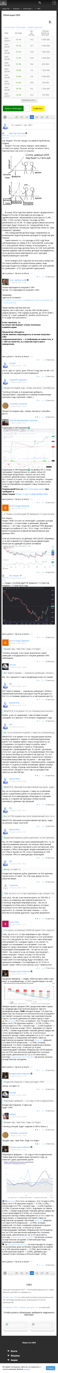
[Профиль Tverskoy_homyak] (5, 405)
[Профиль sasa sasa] (5, 924)
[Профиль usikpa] (5, 1116)
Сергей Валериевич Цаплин (23, 420)
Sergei (12, 363)
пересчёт (38, 1040)
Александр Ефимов (19, 506)
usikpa (12, 1114)
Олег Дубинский (17, 280)
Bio (10, 683)
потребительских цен (18, 1244)
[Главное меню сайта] (3, 2)
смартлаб (6, 9)
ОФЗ (38, 9)
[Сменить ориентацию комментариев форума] (27, 108)
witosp (12, 664)
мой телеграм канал (34, 489)
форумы (16, 9)
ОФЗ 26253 (7, 94)
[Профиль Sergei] (5, 365)
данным (11, 1021)
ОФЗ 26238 (7, 57)
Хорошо (50, 1368)
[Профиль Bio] (5, 685)
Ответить (49, 277)
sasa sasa (14, 922)
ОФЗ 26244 (7, 70)
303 (37, 117)
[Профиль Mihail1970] (5, 705)
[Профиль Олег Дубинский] (5, 282)
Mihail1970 (14, 703)
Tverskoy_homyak (18, 403)
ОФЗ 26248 (7, 51)
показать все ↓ (29, 100)
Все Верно (14, 575)
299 (16, 117)
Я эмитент (38, 108)
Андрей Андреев (18, 379)
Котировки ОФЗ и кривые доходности (20, 1307)
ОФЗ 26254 (7, 39)
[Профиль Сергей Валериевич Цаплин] (5, 422)
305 (47, 117)
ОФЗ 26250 (7, 82)
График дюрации (34, 27)
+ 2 (36, 1144)
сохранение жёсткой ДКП (22, 1057)
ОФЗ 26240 (7, 64)
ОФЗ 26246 (7, 88)
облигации (27, 9)
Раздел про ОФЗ (10, 1297)
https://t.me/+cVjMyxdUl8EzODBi (32, 494)
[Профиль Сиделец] (5, 887)
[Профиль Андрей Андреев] (5, 381)
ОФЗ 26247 (7, 45)
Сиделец (13, 885)
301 (27, 117)
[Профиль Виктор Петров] (5, 135)
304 (42, 117)
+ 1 (36, 417)
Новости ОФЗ (29, 1342)
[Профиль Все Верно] (5, 577)
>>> (31, 273)
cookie (27, 1369)
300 (21, 117)
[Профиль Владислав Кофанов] (5, 973)
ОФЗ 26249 (7, 76)
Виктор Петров (17, 133)
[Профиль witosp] (5, 666)
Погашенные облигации (14, 27)
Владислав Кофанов (19, 971)
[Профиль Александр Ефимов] (5, 508)
